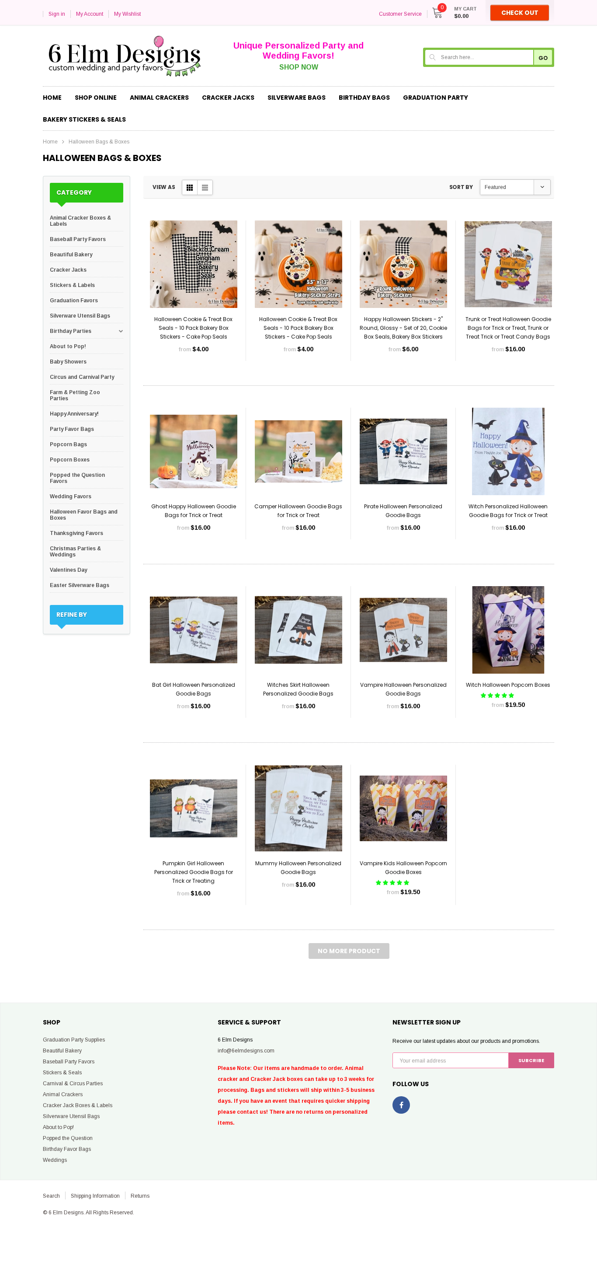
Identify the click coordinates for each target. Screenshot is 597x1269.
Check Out (519, 12)
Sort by (461, 187)
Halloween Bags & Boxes (99, 142)
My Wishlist (127, 14)
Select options (194, 375)
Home (50, 142)
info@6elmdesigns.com (246, 1051)
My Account (89, 14)
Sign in (57, 14)
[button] (498, 695)
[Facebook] (401, 1105)
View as (164, 187)
